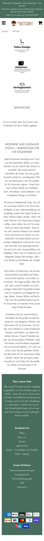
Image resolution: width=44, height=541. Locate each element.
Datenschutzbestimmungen (22, 470)
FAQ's (22, 433)
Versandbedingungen (22, 478)
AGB (22, 482)
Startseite (5, 31)
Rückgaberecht (22, 474)
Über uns (22, 437)
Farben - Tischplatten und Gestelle (22, 449)
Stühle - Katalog (22, 454)
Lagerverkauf (22, 445)
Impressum (22, 487)
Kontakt (22, 441)
